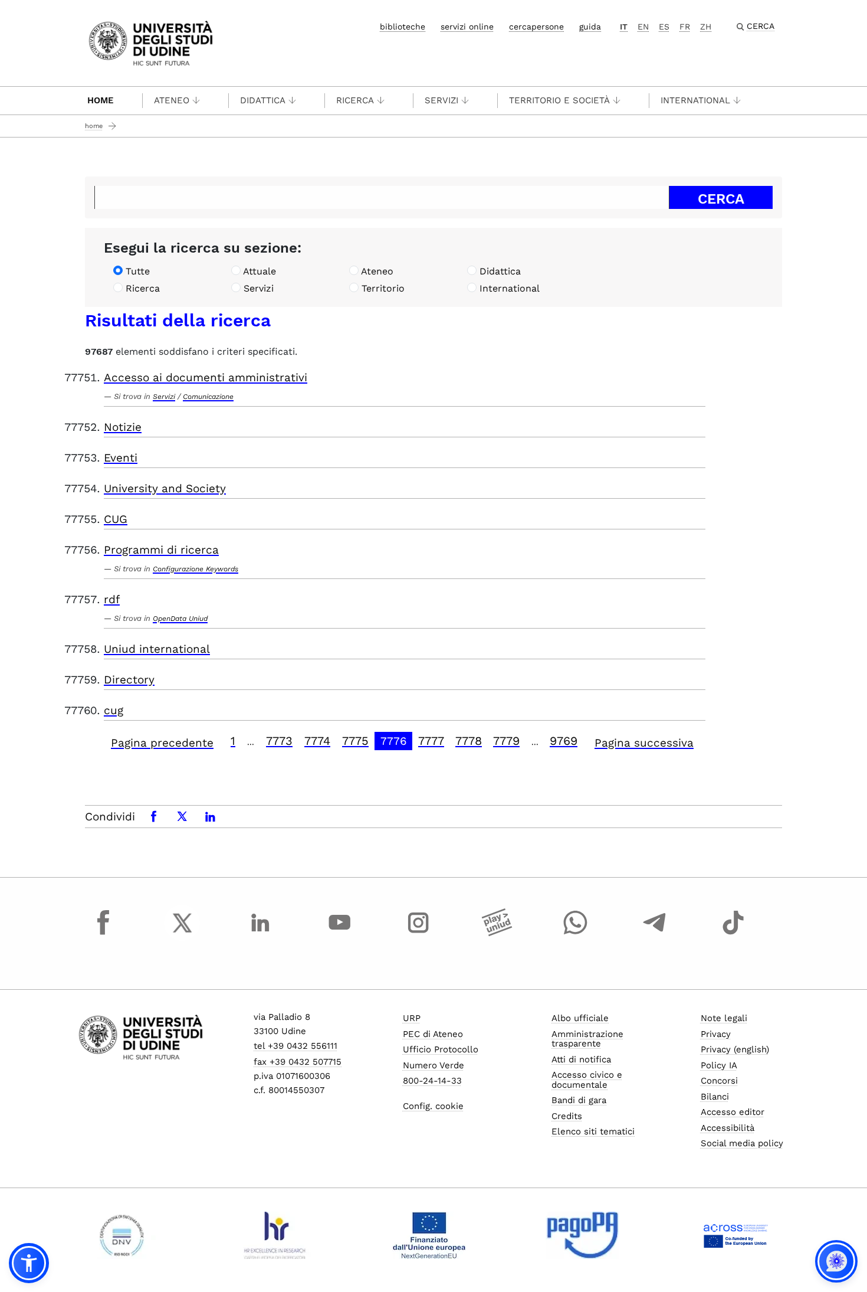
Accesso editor (732, 1112)
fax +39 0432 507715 (297, 1062)
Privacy (716, 1034)
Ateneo (171, 100)
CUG (115, 519)
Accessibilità (727, 1128)
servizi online (467, 26)
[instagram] (418, 934)
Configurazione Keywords (195, 569)
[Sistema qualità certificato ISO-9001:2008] (122, 1235)
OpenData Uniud (180, 618)
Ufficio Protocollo (440, 1049)
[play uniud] (497, 934)
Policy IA (719, 1065)
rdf (112, 599)
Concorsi (719, 1080)
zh (705, 26)
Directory (129, 679)
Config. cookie (433, 1106)
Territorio (383, 288)
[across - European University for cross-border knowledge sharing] (736, 1235)
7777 (431, 741)
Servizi (441, 100)
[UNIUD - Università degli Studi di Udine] (150, 42)
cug (113, 710)
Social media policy (742, 1143)
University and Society (165, 488)
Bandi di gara (578, 1100)
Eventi (120, 458)
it (624, 26)
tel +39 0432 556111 (295, 1046)
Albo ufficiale (580, 1018)
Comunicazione (208, 396)
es (664, 26)
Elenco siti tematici (593, 1131)
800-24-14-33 (432, 1080)
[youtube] (339, 934)
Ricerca (355, 100)
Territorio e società (559, 100)
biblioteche (402, 26)
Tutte (138, 271)
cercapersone (536, 26)
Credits (566, 1116)
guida (590, 26)
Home (100, 100)
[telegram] (654, 934)
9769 (563, 741)
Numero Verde (433, 1065)
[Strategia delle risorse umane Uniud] (275, 1235)
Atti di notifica (581, 1059)
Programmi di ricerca (161, 550)
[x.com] (182, 934)
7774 (317, 741)
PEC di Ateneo (433, 1034)
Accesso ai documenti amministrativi (205, 377)
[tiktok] (733, 934)
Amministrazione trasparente (587, 1039)
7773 (279, 741)
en (643, 26)
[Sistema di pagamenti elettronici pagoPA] (582, 1235)
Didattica (262, 100)
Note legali (724, 1018)
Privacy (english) (735, 1049)
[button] (29, 1263)
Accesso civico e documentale (586, 1079)
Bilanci (715, 1096)
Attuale (259, 271)
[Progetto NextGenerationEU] (429, 1235)
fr (684, 26)
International (695, 100)
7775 (355, 741)
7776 (393, 741)
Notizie (123, 427)
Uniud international (157, 649)
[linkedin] (260, 934)
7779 (506, 741)
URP (412, 1018)
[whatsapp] (575, 934)
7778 (468, 741)
